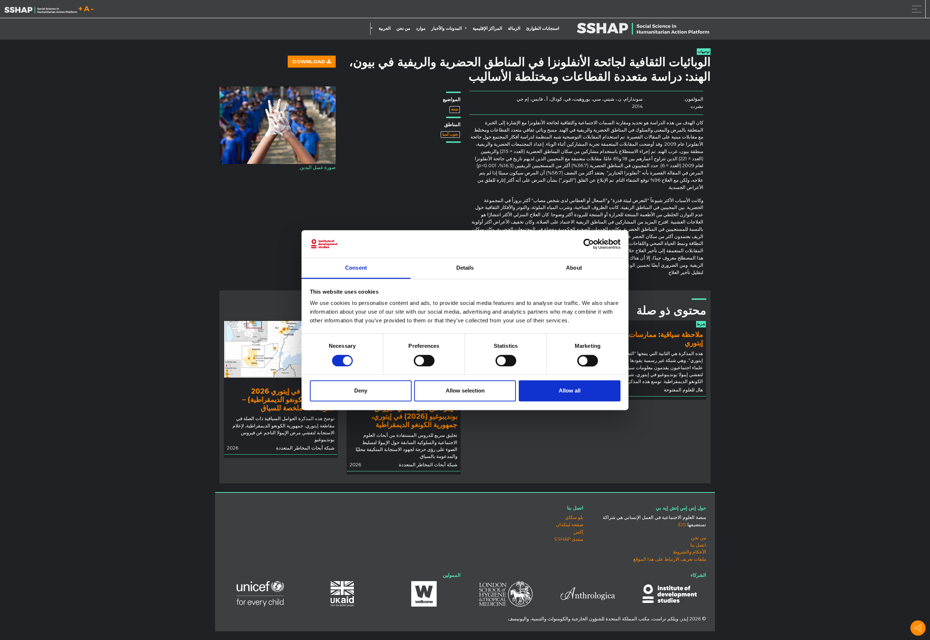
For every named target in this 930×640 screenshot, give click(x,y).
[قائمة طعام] (915, 9)
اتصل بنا (698, 545)
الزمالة (514, 28)
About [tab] (574, 268)
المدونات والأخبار (446, 28)
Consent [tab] (356, 268)
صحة (454, 109)
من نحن (403, 28)
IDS (682, 524)
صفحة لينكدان (569, 524)
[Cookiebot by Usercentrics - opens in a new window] (588, 243)
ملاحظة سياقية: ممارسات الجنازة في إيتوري (650, 338)
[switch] (424, 360)
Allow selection (465, 391)
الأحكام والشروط (689, 552)
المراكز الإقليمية (487, 28)
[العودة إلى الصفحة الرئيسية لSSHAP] (40, 9)
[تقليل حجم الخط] (92, 10)
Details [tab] (465, 268)
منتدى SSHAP (568, 539)
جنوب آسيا (450, 134)
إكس (578, 532)
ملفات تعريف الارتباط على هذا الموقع (669, 559)
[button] (467, 28)
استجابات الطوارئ (542, 28)
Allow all (570, 391)
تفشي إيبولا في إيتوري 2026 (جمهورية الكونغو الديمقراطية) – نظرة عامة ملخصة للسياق (288, 399)
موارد (420, 28)
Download (309, 61)
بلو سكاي (574, 517)
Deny (360, 391)
